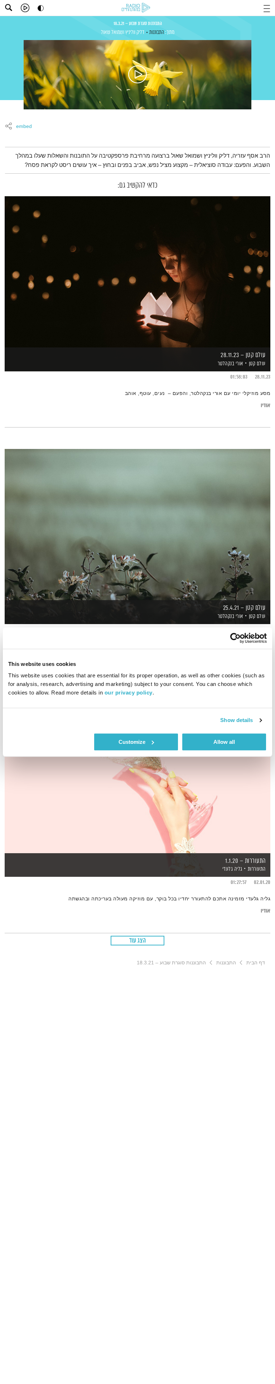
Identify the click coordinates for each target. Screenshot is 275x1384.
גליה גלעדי (231, 869)
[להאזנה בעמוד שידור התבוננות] (137, 74)
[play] (25, 8)
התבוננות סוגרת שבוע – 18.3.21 (138, 23)
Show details (236, 720)
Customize (132, 742)
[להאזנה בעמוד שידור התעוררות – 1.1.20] (137, 777)
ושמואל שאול (112, 32)
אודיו (265, 405)
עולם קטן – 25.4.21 (244, 608)
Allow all (224, 742)
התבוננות (156, 32)
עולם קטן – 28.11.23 (243, 355)
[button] (267, 7)
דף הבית (255, 962)
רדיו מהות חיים (137, 8)
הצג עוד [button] (137, 941)
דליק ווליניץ (134, 32)
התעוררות (257, 869)
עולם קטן (257, 364)
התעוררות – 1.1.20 (245, 861)
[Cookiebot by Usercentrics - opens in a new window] (235, 638)
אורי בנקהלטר (229, 364)
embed (24, 126)
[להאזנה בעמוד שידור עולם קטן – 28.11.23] (137, 271)
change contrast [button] (41, 8)
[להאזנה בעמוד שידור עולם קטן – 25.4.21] (137, 524)
